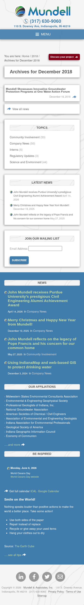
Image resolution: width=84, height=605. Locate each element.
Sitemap (42, 595)
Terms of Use (73, 591)
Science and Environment (25, 162)
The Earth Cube (24, 546)
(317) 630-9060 (45, 21)
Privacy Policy (56, 591)
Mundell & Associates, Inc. (38, 587)
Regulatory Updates (22, 156)
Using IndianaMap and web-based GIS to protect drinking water (42, 365)
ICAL (33, 491)
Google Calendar (48, 491)
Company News (19, 143)
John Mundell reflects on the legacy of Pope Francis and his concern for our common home (42, 343)
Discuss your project (62, 57)
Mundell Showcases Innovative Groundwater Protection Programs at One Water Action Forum (38, 90)
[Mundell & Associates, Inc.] (42, 10)
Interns (14, 149)
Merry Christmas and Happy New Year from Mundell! (41, 205)
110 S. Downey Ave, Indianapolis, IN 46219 (42, 26)
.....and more (12, 445)
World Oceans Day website (25, 476)
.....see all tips (13, 555)
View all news (20, 109)
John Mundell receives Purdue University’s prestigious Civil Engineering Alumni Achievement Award (38, 298)
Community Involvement (25, 137)
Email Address (19, 248)
